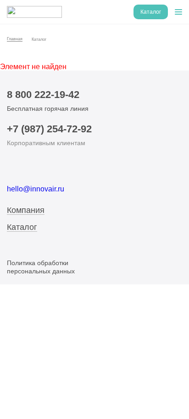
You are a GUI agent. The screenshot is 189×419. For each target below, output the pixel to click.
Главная (14, 39)
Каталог (22, 227)
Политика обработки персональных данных (41, 267)
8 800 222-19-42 (43, 94)
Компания (25, 210)
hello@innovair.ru (35, 189)
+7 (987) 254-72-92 (49, 129)
